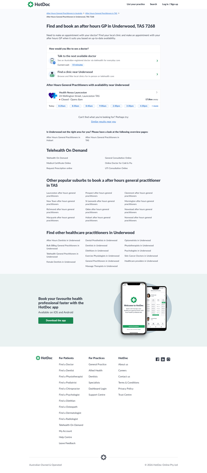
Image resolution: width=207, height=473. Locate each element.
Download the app (56, 320)
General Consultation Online (118, 158)
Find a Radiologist (68, 419)
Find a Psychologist (69, 395)
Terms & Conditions (128, 382)
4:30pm (143, 106)
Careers (122, 370)
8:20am (61, 106)
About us (123, 364)
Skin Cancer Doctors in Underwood (141, 256)
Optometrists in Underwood (138, 240)
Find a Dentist (66, 370)
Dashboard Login (98, 389)
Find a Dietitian (67, 401)
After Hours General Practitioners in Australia (64, 13)
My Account (65, 431)
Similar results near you (103, 121)
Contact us (124, 376)
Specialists (94, 382)
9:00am (102, 106)
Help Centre (65, 437)
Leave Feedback (67, 443)
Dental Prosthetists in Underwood (101, 240)
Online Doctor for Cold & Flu (118, 163)
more (155, 106)
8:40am (89, 106)
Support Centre (97, 395)
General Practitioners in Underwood (102, 261)
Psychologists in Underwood (138, 251)
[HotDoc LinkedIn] (163, 359)
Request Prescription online (59, 168)
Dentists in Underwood (96, 246)
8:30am (75, 106)
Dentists (93, 376)
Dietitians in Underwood (97, 251)
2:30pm (116, 106)
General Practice (97, 364)
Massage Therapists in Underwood (101, 266)
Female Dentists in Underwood (61, 262)
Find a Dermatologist (70, 413)
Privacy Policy (125, 389)
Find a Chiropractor (69, 389)
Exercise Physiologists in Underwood (102, 256)
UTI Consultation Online (116, 168)
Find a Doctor (66, 364)
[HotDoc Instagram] (168, 359)
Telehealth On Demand (57, 158)
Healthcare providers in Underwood (141, 261)
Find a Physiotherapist (71, 376)
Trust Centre (125, 395)
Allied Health (95, 370)
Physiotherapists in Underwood (139, 246)
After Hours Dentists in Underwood (63, 240)
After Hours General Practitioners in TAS (101, 13)
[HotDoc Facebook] (157, 359)
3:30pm (130, 106)
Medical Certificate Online (59, 163)
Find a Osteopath (68, 407)
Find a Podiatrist (68, 382)
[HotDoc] (38, 4)
